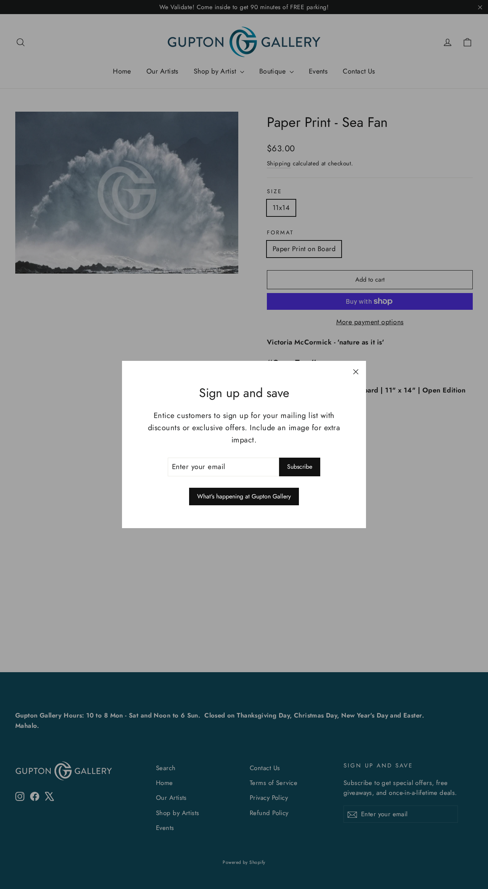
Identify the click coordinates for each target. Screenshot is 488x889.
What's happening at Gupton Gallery (244, 496)
